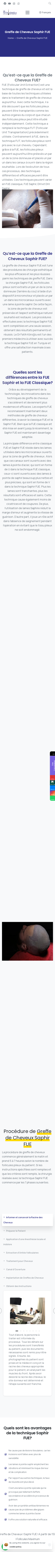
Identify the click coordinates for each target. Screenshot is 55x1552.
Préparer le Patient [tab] (16, 1230)
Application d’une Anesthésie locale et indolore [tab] (24, 1242)
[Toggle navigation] (27, 12)
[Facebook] (5, 3)
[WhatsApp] (18, 3)
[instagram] (14, 3)
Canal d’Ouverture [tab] (15, 1269)
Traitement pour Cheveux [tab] (19, 1261)
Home (11, 38)
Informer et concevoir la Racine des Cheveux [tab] (23, 1220)
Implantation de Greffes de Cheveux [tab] (25, 1277)
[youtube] (9, 3)
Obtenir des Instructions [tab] (19, 1286)
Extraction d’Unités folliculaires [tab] (22, 1252)
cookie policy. (15, 1546)
